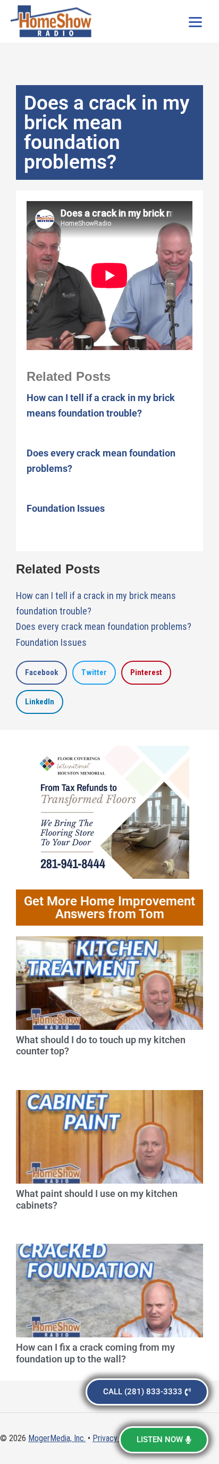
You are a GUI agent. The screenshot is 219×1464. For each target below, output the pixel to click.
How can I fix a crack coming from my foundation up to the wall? (95, 1353)
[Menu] (195, 21)
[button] (41, 673)
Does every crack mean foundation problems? (103, 626)
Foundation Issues (66, 508)
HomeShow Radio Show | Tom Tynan (53, 21)
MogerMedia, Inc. (57, 1438)
